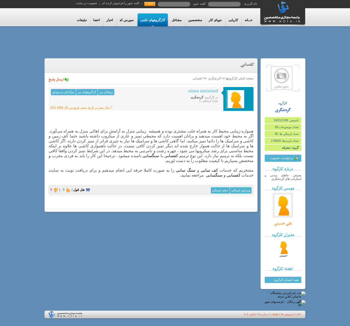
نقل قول (79, 190)
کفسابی (171, 155)
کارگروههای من (86, 92)
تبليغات (275, 314)
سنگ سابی (186, 170)
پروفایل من (106, 92)
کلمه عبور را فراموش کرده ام (120, 3)
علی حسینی (283, 223)
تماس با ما (250, 314)
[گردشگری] (281, 88)
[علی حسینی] (283, 216)
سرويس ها (287, 314)
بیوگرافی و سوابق (63, 92)
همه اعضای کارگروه (286, 279)
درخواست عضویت (282, 158)
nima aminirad (203, 91)
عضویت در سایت (86, 3)
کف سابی (209, 170)
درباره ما (263, 314)
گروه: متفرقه (290, 147)
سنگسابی (150, 155)
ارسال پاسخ (57, 80)
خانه (298, 314)
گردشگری (283, 110)
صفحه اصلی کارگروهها (239, 78)
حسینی (283, 255)
